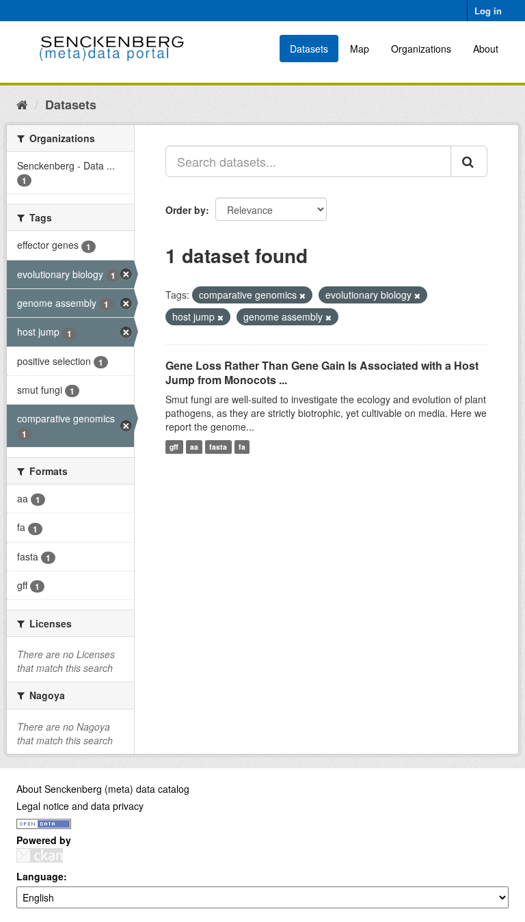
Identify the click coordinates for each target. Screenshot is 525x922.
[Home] (22, 104)
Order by (185, 210)
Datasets (309, 48)
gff (174, 447)
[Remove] (302, 295)
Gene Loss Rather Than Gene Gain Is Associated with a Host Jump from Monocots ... (322, 372)
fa (242, 447)
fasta (218, 447)
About (485, 48)
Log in (488, 10)
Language (40, 876)
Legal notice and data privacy (80, 806)
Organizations (421, 48)
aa (194, 447)
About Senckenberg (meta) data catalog (102, 789)
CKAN (39, 855)
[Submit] (468, 161)
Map (359, 48)
